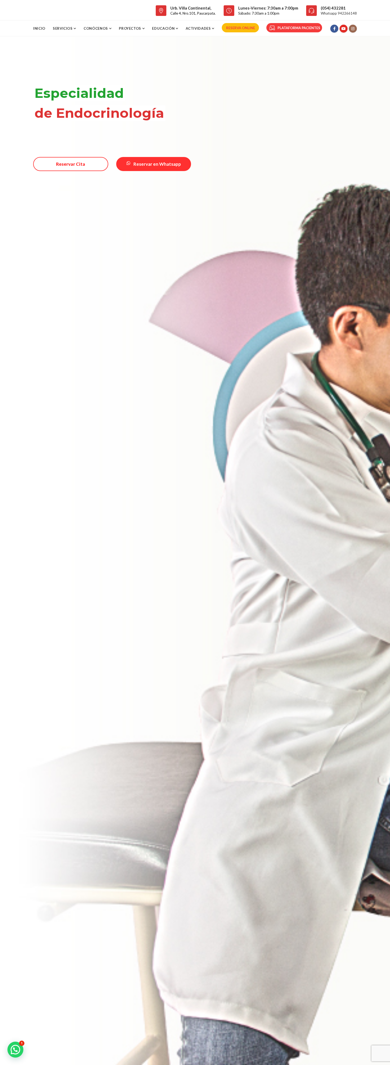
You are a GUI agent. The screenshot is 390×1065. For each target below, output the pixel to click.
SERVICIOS (63, 28)
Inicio (39, 28)
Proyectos (130, 28)
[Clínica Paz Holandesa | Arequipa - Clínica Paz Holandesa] (63, 10)
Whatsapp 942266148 (339, 13)
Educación (164, 28)
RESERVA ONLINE (240, 28)
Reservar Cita (70, 164)
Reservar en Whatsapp (157, 164)
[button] (15, 1050)
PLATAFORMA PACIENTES (299, 28)
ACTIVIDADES (199, 28)
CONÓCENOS (96, 28)
